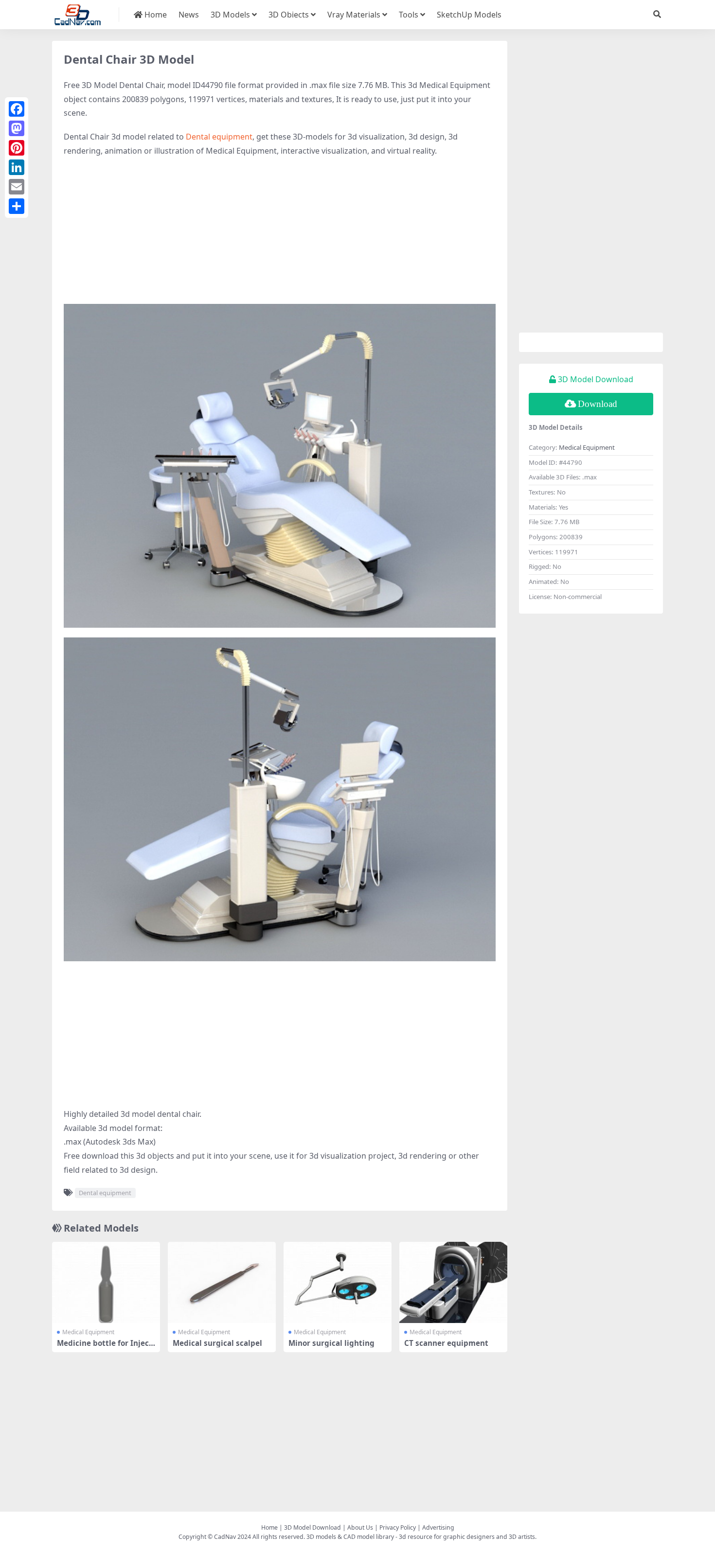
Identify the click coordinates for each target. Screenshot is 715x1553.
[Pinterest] (16, 148)
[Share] (16, 206)
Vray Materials (353, 14)
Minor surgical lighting (331, 1343)
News (189, 14)
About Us (360, 1527)
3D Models (230, 14)
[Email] (16, 186)
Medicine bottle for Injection (106, 1347)
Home (155, 14)
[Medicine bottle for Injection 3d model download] (106, 1282)
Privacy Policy (397, 1527)
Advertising (438, 1527)
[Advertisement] (280, 236)
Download (597, 404)
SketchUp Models (469, 14)
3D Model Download (312, 1527)
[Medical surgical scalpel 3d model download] (222, 1282)
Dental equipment (219, 136)
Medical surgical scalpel (217, 1343)
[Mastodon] (16, 128)
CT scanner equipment (446, 1343)
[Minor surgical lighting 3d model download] (338, 1282)
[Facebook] (16, 109)
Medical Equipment (88, 1332)
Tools (408, 14)
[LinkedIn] (16, 167)
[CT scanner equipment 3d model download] (453, 1282)
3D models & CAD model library (350, 1537)
